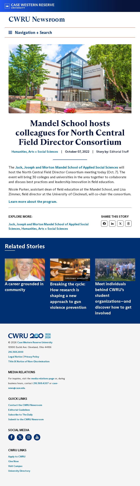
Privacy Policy (31, 356)
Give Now (13, 461)
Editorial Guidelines (19, 409)
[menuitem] (70, 405)
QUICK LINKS (17, 399)
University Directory (19, 470)
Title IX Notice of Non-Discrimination (29, 361)
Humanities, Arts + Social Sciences (45, 229)
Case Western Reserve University (34, 342)
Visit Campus (15, 466)
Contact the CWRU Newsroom (25, 405)
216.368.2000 (15, 351)
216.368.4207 (41, 383)
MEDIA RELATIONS (21, 372)
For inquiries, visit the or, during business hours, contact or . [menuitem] (36, 383)
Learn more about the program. (33, 202)
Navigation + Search (29, 33)
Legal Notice (15, 356)
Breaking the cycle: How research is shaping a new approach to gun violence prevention (68, 296)
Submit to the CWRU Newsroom (26, 419)
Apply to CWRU (16, 456)
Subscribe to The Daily (20, 414)
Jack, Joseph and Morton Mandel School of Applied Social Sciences (66, 167)
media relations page (42, 378)
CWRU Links (17, 450)
